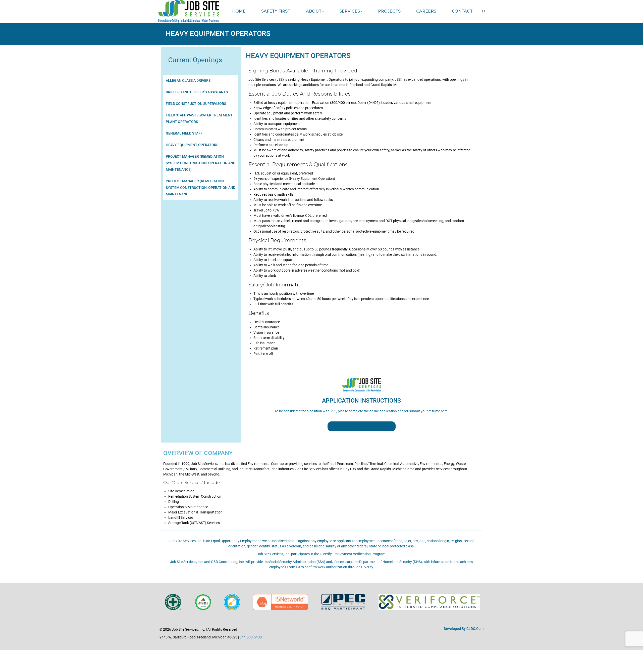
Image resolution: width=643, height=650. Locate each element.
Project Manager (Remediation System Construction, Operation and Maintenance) (200, 162)
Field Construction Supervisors (196, 104)
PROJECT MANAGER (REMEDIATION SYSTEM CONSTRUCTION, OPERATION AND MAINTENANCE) (200, 187)
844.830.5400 (251, 637)
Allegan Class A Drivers (188, 80)
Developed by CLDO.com (464, 629)
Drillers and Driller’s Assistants (197, 92)
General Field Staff (184, 133)
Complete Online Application (362, 426)
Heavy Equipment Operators (192, 145)
